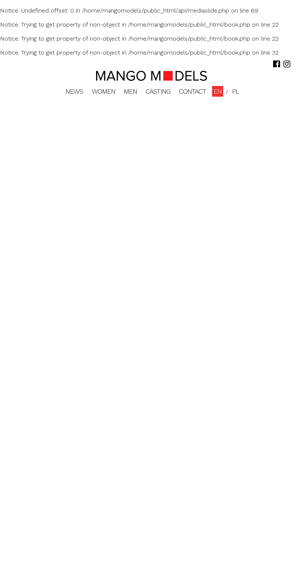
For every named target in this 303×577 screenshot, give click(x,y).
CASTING (158, 91)
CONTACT (192, 91)
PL (235, 91)
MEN (130, 91)
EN (218, 91)
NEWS (74, 91)
